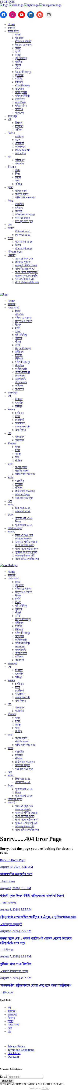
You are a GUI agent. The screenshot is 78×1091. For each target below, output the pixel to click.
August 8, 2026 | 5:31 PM (15, 888)
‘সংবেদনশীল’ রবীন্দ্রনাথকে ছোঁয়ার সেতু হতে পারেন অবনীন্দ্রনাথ (35, 985)
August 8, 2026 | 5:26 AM (15, 931)
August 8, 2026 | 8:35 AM (15, 909)
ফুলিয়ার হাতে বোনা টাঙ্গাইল (15, 964)
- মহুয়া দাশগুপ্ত (8, 902)
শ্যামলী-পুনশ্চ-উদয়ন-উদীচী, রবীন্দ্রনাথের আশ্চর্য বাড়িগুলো (32, 895)
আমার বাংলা (13, 1024)
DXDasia (45, 1088)
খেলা (10, 1028)
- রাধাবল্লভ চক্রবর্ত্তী (11, 924)
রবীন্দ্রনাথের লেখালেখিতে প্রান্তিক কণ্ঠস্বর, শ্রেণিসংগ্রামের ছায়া (38, 917)
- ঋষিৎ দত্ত (6, 992)
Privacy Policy (16, 1046)
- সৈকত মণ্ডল (7, 881)
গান (9, 1031)
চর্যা (9, 1007)
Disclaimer (14, 1053)
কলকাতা (11, 1011)
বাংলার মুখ (12, 1014)
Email (3, 1076)
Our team (13, 1056)
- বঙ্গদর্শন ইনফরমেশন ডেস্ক (14, 971)
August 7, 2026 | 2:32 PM (15, 956)
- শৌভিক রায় (6, 949)
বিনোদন (11, 1017)
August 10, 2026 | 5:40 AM (16, 866)
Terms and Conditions (21, 1049)
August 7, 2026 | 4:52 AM (15, 978)
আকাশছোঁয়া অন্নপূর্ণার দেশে (16, 874)
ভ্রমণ (10, 1021)
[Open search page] (39, 290)
